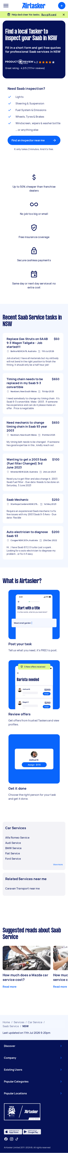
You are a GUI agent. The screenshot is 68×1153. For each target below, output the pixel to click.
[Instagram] (11, 1139)
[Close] (63, 14)
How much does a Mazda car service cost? (25, 977)
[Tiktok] (16, 1139)
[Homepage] (33, 5)
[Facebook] (6, 1139)
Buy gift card (48, 14)
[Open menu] (6, 5)
